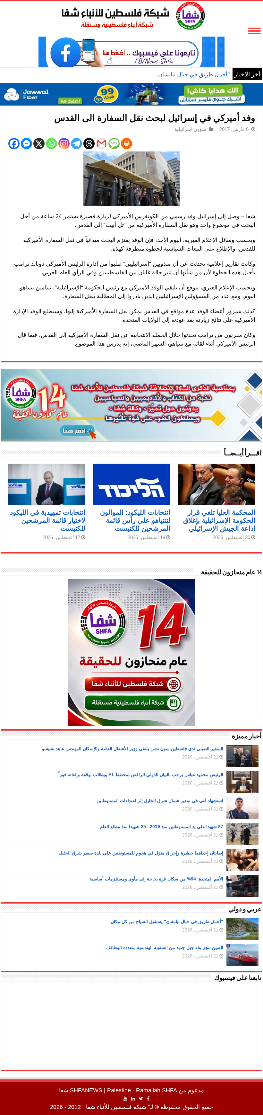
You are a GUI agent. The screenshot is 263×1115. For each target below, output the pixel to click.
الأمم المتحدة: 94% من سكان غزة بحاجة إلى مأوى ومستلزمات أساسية (156, 878)
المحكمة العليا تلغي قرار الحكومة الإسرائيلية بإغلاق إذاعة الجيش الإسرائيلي (219, 520)
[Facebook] (14, 143)
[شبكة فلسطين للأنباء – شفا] (131, 14)
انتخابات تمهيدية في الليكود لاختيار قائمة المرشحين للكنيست (47, 520)
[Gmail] (101, 143)
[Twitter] (141, 1098)
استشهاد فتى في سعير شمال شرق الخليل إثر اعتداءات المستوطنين (160, 800)
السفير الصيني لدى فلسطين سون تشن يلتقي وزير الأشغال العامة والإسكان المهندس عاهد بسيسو (132, 748)
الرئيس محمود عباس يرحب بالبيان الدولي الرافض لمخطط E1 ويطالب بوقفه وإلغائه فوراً (140, 774)
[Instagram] (64, 143)
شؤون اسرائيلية (190, 129)
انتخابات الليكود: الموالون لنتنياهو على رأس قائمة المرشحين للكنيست (135, 520)
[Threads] (89, 143)
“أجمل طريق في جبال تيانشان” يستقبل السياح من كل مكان (159, 74)
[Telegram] (76, 143)
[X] (39, 143)
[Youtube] (125, 1098)
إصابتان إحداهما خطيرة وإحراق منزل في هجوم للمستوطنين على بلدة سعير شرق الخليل (141, 852)
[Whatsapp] (51, 143)
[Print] (126, 143)
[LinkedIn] (133, 1098)
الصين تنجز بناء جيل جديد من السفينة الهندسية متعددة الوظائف (164, 947)
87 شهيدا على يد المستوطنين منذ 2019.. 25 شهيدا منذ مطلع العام (161, 826)
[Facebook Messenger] (26, 143)
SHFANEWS (86, 1090)
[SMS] (114, 143)
